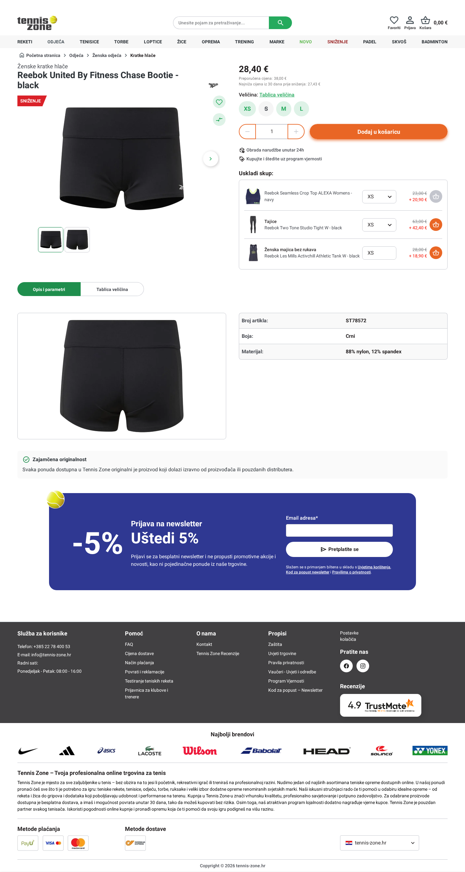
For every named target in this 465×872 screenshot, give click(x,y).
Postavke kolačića (346, 636)
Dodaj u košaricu (378, 131)
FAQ (129, 644)
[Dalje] (210, 158)
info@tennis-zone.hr (51, 654)
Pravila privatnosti (286, 662)
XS (247, 108)
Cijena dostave (139, 653)
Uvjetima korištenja (374, 567)
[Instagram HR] (362, 665)
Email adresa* (302, 518)
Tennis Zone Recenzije (217, 653)
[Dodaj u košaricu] (436, 224)
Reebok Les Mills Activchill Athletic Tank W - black (312, 255)
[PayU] (27, 842)
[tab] (49, 289)
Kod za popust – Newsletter (295, 690)
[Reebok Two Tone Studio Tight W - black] (253, 224)
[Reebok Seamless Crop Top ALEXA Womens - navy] (253, 196)
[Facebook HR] (346, 665)
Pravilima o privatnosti (351, 572)
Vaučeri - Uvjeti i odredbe (292, 671)
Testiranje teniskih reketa (149, 680)
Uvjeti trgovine (282, 653)
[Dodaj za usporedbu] (219, 119)
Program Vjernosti (286, 680)
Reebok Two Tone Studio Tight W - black (303, 227)
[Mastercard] (78, 842)
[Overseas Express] (135, 842)
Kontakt (204, 644)
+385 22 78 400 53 (57, 5)
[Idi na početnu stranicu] (37, 22)
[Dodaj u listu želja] (219, 102)
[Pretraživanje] (280, 22)
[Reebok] (213, 85)
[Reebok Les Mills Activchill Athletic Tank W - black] (253, 252)
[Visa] (53, 842)
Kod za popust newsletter (307, 572)
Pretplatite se (343, 549)
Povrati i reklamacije (144, 671)
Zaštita (275, 644)
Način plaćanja (139, 662)
